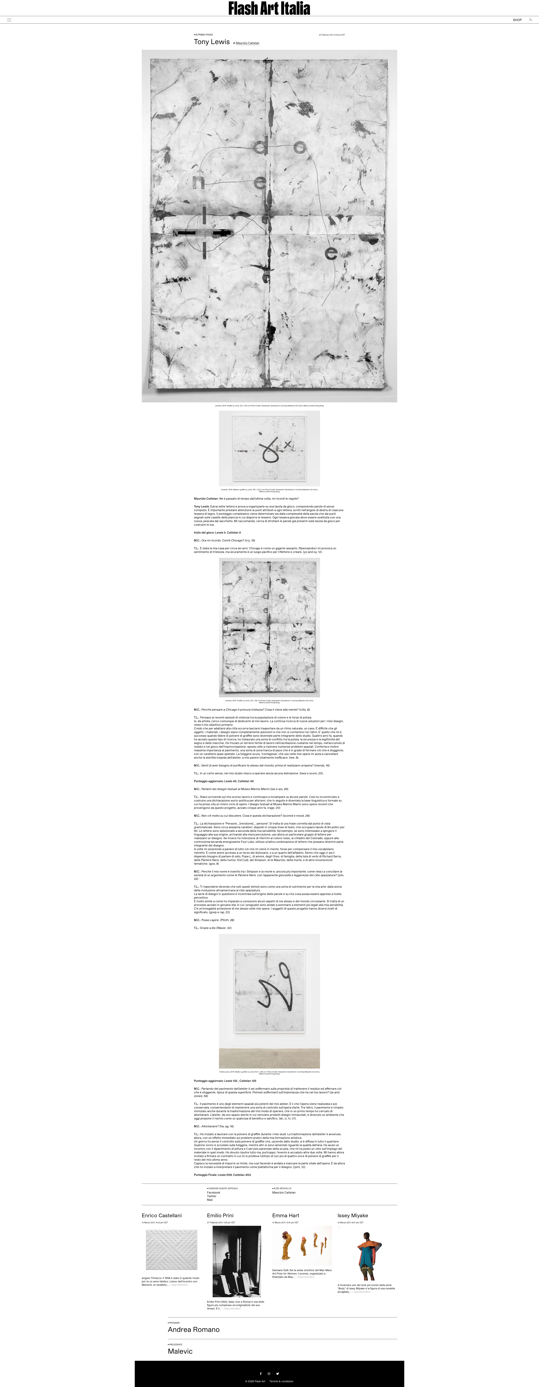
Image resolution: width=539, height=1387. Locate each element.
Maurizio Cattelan (247, 43)
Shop (517, 20)
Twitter (211, 1196)
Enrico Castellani (162, 1215)
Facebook (213, 1192)
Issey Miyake (353, 1215)
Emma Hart (285, 1215)
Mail (210, 1199)
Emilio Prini (220, 1215)
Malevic (180, 1351)
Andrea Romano (194, 1329)
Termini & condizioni (281, 1381)
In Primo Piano (204, 34)
